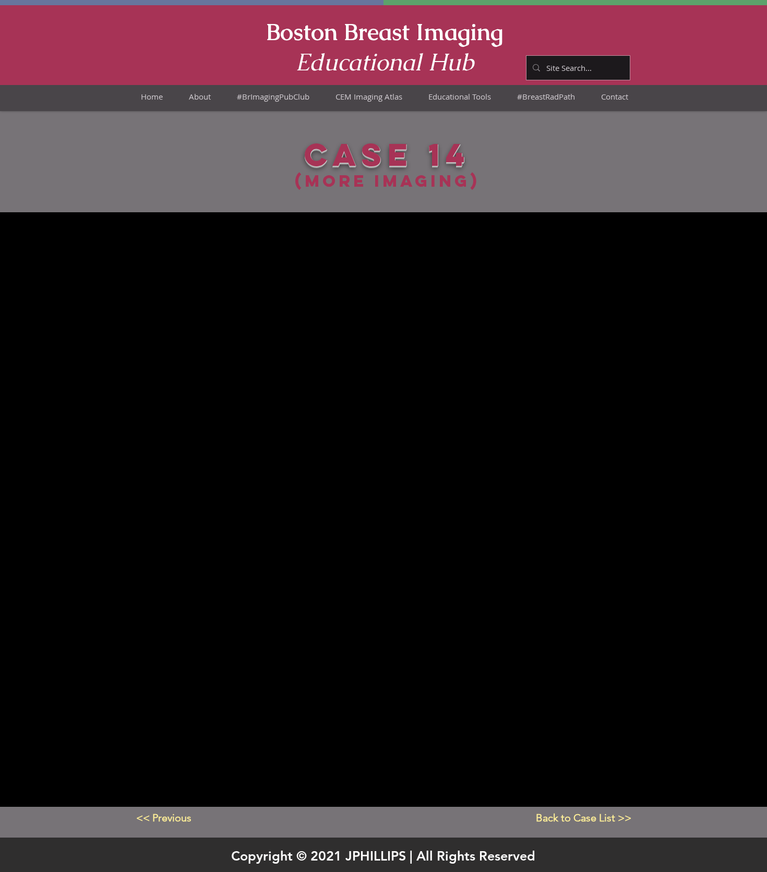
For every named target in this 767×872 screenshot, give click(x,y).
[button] (368, 96)
